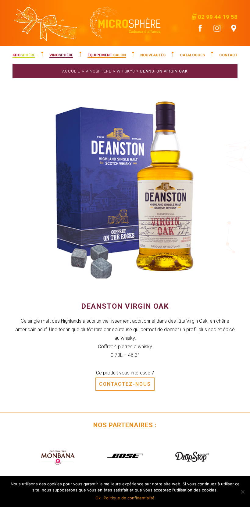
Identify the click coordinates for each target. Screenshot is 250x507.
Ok (98, 497)
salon (107, 55)
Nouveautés (153, 55)
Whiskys (126, 71)
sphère (23, 55)
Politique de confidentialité (129, 497)
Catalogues (192, 55)
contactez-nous (125, 384)
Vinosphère (98, 71)
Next (228, 456)
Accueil (71, 71)
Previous (22, 456)
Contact (228, 55)
